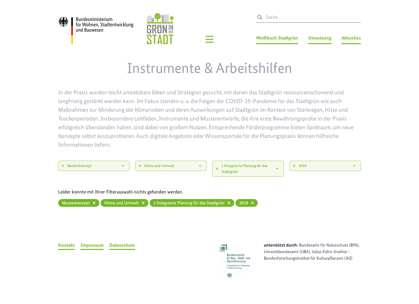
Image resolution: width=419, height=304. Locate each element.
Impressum (92, 245)
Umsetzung (319, 38)
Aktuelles (351, 38)
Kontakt (66, 245)
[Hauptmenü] (209, 39)
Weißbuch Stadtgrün (277, 38)
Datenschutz (122, 245)
